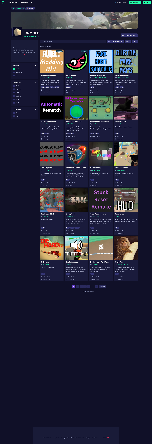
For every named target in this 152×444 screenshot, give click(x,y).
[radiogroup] (24, 72)
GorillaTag (119, 262)
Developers (25, 2)
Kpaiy (118, 216)
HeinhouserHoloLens (74, 121)
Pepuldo (69, 264)
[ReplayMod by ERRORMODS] (76, 200)
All (16, 75)
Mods (17, 69)
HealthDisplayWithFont (99, 262)
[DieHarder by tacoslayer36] (52, 248)
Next (101, 286)
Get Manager (134, 2)
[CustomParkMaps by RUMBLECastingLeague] (126, 61)
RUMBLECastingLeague (99, 77)
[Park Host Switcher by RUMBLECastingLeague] (101, 61)
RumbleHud (119, 214)
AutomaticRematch (48, 121)
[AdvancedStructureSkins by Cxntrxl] (76, 154)
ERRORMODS (71, 216)
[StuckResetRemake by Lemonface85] (101, 200)
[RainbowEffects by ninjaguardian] (126, 154)
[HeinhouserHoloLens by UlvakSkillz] (76, 108)
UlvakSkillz (46, 77)
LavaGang (70, 77)
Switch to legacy (121, 2)
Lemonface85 (96, 216)
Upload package (130, 35)
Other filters (17, 109)
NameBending (95, 168)
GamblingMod (46, 168)
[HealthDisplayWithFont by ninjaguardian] (101, 248)
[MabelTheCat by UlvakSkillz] (126, 108)
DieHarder (45, 262)
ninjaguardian (121, 170)
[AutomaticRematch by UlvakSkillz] (52, 108)
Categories (17, 82)
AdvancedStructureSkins (76, 168)
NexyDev (45, 216)
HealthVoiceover (72, 262)
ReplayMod (70, 214)
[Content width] (135, 41)
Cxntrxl (69, 170)
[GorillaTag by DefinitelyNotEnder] (126, 248)
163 (75, 90)
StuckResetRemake (98, 214)
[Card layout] (128, 41)
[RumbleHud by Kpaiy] (126, 200)
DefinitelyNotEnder (122, 264)
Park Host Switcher (97, 75)
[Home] (3, 2)
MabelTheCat (120, 121)
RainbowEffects (121, 168)
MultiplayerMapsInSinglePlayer (101, 121)
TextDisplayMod (47, 214)
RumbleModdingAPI (48, 75)
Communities (12, 2)
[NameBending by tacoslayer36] (101, 154)
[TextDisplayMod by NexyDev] (52, 200)
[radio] (14, 69)
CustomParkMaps (122, 75)
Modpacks (19, 72)
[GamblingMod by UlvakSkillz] (52, 154)
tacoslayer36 (96, 170)
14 (49, 90)
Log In (148, 2)
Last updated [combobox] (115, 41)
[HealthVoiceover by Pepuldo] (76, 248)
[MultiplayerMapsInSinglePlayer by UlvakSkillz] (101, 108)
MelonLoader (71, 75)
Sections (16, 65)
